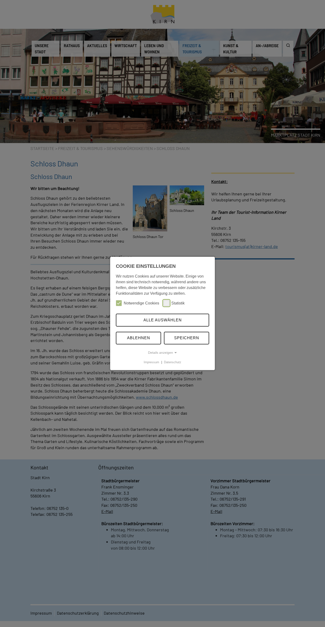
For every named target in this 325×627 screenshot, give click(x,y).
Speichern (186, 338)
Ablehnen (138, 338)
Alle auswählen (162, 320)
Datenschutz (172, 362)
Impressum (151, 362)
